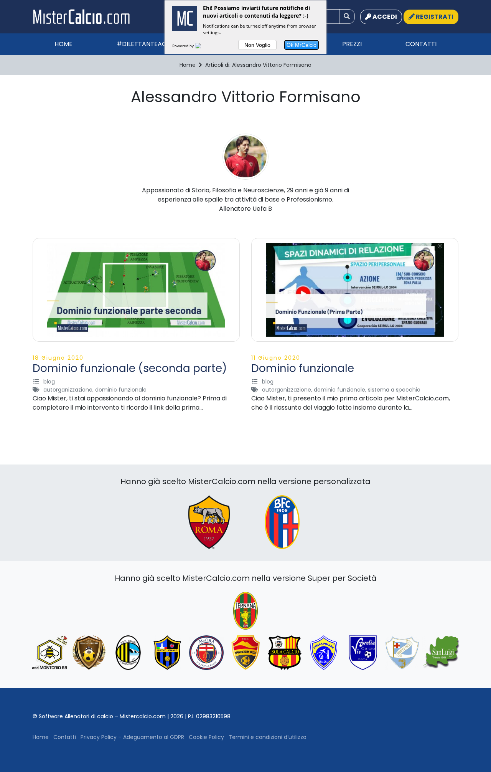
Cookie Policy (206, 737)
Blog (49, 381)
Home (63, 44)
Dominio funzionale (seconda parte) (130, 368)
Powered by (183, 45)
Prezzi (352, 44)
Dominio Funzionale (121, 389)
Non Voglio (257, 45)
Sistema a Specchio (394, 389)
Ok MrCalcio (301, 45)
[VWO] (202, 45)
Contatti (421, 44)
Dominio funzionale (302, 368)
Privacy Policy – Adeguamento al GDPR (132, 737)
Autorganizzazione (67, 389)
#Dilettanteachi (144, 44)
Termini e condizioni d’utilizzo (267, 737)
